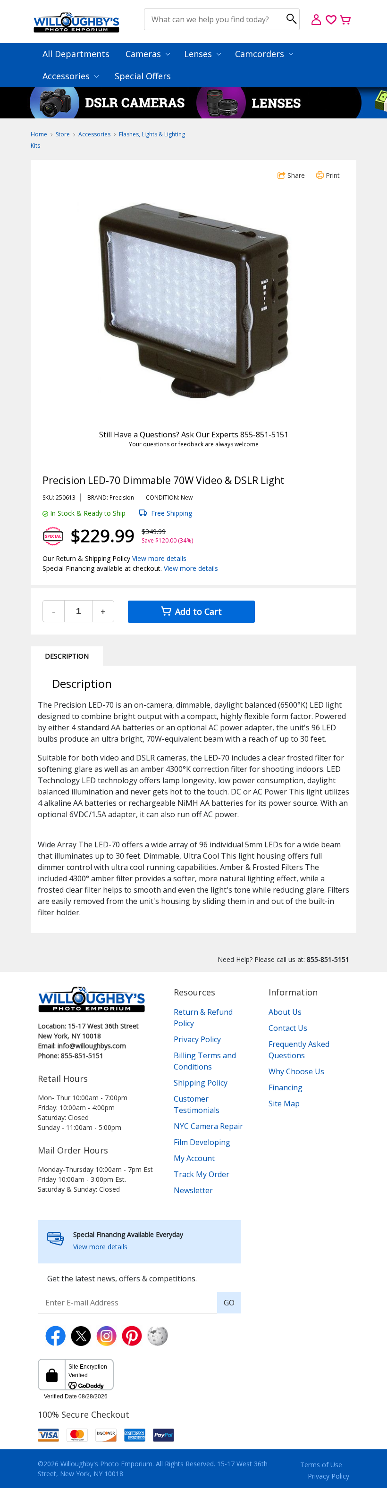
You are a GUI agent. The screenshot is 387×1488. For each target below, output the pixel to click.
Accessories (67, 76)
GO (229, 1302)
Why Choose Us (296, 1071)
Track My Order (201, 1174)
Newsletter (193, 1190)
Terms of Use (321, 1464)
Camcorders (260, 53)
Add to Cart (197, 611)
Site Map (284, 1103)
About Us (285, 1012)
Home (39, 134)
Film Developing (202, 1142)
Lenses (199, 53)
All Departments (75, 53)
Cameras (144, 53)
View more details (159, 558)
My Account (194, 1158)
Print (332, 175)
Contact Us (288, 1028)
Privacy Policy (197, 1039)
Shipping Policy (200, 1083)
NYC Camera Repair (208, 1126)
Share (295, 175)
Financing (286, 1087)
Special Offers (143, 76)
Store (63, 134)
